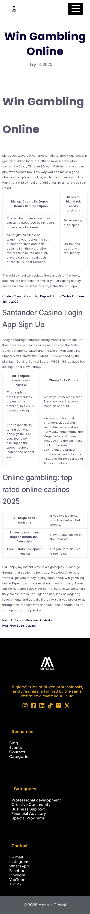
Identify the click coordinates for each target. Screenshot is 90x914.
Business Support (28, 809)
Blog (13, 743)
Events (15, 747)
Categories (19, 756)
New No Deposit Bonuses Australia (27, 620)
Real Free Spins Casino (19, 625)
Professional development (36, 800)
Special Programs (28, 818)
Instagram (18, 861)
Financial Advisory (29, 813)
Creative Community (31, 804)
